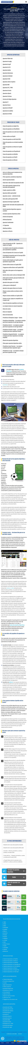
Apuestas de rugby (7, 1027)
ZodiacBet (5, 927)
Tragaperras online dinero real (10, 999)
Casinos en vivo (6, 997)
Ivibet (4, 942)
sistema (11, 682)
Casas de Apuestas (7, 979)
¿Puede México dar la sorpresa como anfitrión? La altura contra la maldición (13, 861)
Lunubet (5, 940)
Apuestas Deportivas (8, 988)
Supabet (5, 929)
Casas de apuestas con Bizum (10, 968)
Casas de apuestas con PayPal (10, 958)
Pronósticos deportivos (8, 981)
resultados (5, 384)
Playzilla (5, 936)
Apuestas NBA (6, 1019)
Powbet (5, 934)
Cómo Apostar (6, 992)
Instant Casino (6, 944)
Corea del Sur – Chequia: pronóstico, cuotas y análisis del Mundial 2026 (14, 856)
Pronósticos (19, 1042)
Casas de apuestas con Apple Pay (11, 969)
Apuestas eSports (7, 1016)
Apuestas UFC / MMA (8, 1023)
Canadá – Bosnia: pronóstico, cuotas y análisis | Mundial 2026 (13, 851)
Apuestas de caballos (8, 1010)
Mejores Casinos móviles (9, 995)
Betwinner (5, 951)
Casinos (12, 1042)
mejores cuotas (10, 588)
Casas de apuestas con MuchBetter (11, 966)
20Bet (4, 925)
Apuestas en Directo (8, 990)
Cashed (5, 949)
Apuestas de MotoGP (8, 1008)
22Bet (4, 923)
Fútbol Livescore (7, 986)
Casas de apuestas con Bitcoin (10, 960)
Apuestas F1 (6, 1014)
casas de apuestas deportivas (17, 625)
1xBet (4, 922)
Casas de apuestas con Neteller (10, 962)
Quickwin (5, 933)
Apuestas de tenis (7, 1018)
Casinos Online (6, 993)
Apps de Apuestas (7, 984)
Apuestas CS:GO (7, 1021)
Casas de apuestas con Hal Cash (11, 971)
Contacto (20, 1033)
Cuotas (5, 983)
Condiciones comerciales (12, 1033)
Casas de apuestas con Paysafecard (11, 964)
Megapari (5, 938)
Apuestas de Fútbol (7, 1007)
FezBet (4, 945)
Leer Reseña (10, 897)
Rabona (5, 931)
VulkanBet (5, 947)
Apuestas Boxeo (7, 1012)
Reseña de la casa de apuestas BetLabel (14, 847)
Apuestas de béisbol (8, 1025)
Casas (2, 1042)
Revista (25, 1042)
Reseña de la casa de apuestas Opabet (13, 844)
